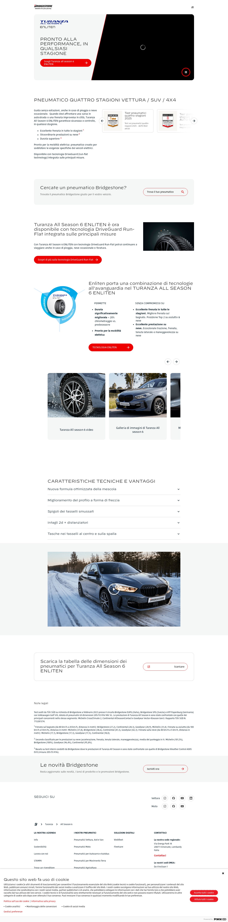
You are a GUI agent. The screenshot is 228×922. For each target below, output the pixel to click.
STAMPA (38, 860)
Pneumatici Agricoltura (85, 867)
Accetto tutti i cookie (204, 892)
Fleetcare (118, 846)
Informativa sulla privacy (43, 901)
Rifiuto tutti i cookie (204, 899)
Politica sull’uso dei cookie (16, 901)
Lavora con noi (41, 853)
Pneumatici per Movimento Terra (90, 860)
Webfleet (118, 839)
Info (36, 839)
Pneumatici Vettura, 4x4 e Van (88, 839)
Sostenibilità (40, 846)
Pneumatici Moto (82, 846)
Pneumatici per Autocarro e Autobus (91, 853)
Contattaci (160, 855)
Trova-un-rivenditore (44, 867)
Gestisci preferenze (13, 911)
